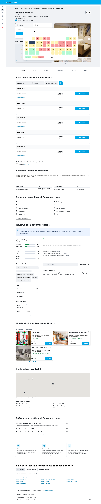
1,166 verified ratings (27, 20)
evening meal (30, 274)
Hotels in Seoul (45, 481)
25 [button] (44, 49)
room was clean (20, 271)
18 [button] (44, 46)
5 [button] (56, 42)
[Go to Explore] (2, 19)
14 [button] (30, 46)
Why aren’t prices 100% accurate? (26, 500)
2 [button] (37, 39)
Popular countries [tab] (31, 469)
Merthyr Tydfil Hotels (48, 8)
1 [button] (67, 39)
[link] (26, 361)
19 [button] (48, 46)
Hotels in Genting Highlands (48, 479)
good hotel (34, 277)
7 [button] (30, 42)
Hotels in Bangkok (21, 483)
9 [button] (37, 42)
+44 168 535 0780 (20, 18)
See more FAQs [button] (42, 435)
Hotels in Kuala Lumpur (72, 477)
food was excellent (21, 274)
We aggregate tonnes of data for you (26, 497)
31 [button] (74, 53)
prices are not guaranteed (49, 490)
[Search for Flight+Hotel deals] (2, 16)
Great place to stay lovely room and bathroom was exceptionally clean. (62, 245)
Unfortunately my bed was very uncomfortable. (56, 255)
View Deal (48, 343)
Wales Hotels (37, 8)
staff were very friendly (22, 268)
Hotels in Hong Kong (21, 477)
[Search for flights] (2, 6)
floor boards (19, 280)
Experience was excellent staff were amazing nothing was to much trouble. (63, 243)
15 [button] (34, 46)
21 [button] (30, 49)
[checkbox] (23, 306)
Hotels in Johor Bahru (71, 481)
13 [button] (26, 46)
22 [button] (34, 49)
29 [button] (34, 53)
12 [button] (48, 42)
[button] (2, 2)
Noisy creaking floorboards (51, 251)
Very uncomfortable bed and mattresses (55, 253)
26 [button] (48, 49)
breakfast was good (33, 268)
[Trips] (2, 23)
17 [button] (41, 46)
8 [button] (67, 42)
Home (16, 8)
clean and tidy (27, 280)
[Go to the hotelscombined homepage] (11, 2)
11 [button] (44, 42)
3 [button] (74, 39)
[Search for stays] (2, 9)
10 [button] (41, 42)
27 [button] (26, 53)
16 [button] (37, 46)
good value (28, 271)
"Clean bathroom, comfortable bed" (53, 241)
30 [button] (37, 53)
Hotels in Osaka (45, 477)
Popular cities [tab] (20, 469)
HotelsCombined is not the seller (25, 494)
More (17, 178)
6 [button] (26, 42)
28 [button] (30, 53)
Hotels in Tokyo (20, 481)
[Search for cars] (2, 12)
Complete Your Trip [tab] (44, 469)
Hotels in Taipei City (21, 479)
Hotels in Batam (70, 479)
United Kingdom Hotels (24, 8)
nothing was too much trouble (23, 277)
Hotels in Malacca (45, 483)
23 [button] (37, 49)
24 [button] (41, 49)
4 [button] (44, 39)
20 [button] (26, 49)
